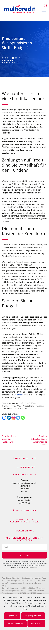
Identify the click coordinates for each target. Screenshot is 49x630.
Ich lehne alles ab (15, 623)
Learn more (36, 623)
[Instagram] (13, 418)
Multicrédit (18, 394)
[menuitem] (45, 5)
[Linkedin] (9, 418)
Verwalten (12, 615)
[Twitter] (18, 418)
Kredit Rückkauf (11, 59)
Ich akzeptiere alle (33, 615)
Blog (5, 58)
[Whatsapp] (23, 418)
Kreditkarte (10, 62)
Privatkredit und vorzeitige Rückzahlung (9, 439)
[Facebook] (4, 418)
